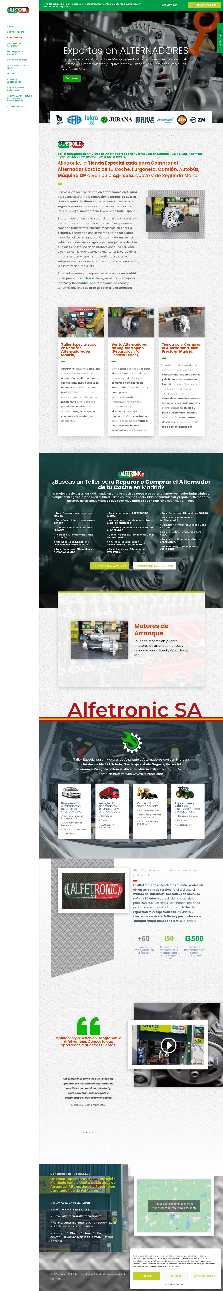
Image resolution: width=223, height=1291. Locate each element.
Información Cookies (174, 1284)
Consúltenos (85, 278)
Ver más (72, 78)
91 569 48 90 (81, 1203)
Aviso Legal (78, 1274)
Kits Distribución (17, 60)
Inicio (10, 26)
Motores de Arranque (14, 44)
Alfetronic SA (63, 1274)
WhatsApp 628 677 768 (154, 566)
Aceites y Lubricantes (14, 80)
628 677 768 (81, 1209)
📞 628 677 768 (167, 5)
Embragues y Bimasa (15, 53)
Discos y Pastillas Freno (17, 67)
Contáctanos (15, 106)
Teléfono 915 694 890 (109, 566)
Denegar (175, 1275)
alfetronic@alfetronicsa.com (81, 1216)
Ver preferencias (204, 1275)
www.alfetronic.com (148, 774)
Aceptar (146, 1275)
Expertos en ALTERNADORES (126, 50)
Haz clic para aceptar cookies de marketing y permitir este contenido (174, 1205)
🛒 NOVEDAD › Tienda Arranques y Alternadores (19, 98)
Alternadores (15, 37)
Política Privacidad (95, 1274)
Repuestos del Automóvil (15, 89)
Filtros (10, 74)
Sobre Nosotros (16, 32)
